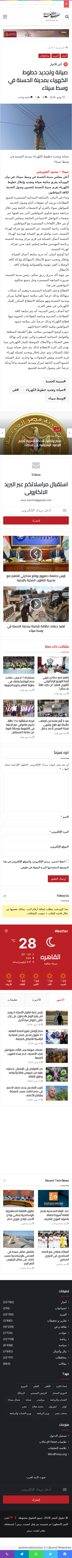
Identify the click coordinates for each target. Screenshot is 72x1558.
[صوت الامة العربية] (51, 16)
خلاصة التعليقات (57, 1448)
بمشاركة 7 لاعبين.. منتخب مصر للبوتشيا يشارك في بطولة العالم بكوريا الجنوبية (19, 681)
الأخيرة (36, 1000)
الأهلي (48, 1386)
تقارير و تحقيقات (57, 1320)
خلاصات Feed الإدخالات (53, 1441)
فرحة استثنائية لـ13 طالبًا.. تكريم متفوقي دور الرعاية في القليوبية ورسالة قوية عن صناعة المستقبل (20, 726)
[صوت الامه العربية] (36, 33)
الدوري (24, 1386)
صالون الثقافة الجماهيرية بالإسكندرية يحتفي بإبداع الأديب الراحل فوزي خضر (20, 1214)
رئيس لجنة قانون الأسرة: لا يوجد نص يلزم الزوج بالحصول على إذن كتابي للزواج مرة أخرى (25, 1016)
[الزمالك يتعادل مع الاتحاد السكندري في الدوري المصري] (53, 1239)
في (14, 390)
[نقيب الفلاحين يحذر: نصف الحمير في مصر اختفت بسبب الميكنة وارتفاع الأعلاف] (57, 1093)
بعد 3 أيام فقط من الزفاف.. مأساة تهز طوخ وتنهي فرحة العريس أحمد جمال (53, 724)
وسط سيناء (56, 398)
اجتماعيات (61, 1308)
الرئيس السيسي (38, 1392)
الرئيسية (60, 47)
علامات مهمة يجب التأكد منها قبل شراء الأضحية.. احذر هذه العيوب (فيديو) (23, 1053)
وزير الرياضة (43, 1413)
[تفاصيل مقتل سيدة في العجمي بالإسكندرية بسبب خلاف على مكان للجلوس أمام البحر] (18, 1239)
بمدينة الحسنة (55, 381)
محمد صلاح (37, 1406)
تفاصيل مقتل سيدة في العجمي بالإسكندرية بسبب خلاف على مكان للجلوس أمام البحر (19, 1257)
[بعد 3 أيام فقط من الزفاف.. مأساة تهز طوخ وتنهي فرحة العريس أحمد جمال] (53, 708)
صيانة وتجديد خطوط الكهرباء (45, 390)
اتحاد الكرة (61, 1386)
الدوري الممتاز (59, 1392)
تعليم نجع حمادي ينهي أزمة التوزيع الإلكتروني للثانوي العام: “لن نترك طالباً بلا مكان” (54, 683)
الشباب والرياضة (58, 1399)
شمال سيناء (14, 1399)
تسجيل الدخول (58, 1435)
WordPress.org (57, 1454)
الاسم (65, 816)
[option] (36, 433)
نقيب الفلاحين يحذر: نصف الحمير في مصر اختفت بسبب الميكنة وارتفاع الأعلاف (25, 1091)
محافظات (44, 55)
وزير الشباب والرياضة (20, 1413)
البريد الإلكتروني (59, 831)
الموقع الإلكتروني (59, 846)
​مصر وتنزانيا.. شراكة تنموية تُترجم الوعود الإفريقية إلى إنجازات (40, 442)
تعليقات (12, 1000)
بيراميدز (41, 1399)
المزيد (56, 55)
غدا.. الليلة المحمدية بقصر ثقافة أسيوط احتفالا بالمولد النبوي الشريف (54, 1214)
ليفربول (53, 1406)
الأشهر (60, 1000)
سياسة (63, 1345)
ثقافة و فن (60, 1326)
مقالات (63, 1363)
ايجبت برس (33, 1530)
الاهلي (36, 1386)
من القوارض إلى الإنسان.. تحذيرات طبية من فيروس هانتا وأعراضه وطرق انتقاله (24, 1072)
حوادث (63, 1332)
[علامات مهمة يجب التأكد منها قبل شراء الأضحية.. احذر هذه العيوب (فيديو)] (57, 1055)
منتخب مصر (61, 1413)
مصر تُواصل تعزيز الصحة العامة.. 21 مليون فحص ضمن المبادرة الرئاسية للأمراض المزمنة (25, 1034)
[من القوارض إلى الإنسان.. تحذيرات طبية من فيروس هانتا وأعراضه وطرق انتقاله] (57, 1074)
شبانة (28, 1399)
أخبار (50, 47)
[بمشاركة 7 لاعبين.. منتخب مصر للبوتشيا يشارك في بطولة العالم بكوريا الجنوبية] (18, 665)
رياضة (63, 1339)
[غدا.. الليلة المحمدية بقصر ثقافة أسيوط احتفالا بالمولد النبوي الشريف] (53, 1198)
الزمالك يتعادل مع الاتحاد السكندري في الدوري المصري (55, 1255)
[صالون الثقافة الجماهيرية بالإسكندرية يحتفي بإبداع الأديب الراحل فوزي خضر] (18, 1198)
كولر (64, 1406)
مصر (24, 1406)
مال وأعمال (60, 1351)
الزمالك (21, 1392)
